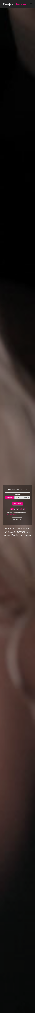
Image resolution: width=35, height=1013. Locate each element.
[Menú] (31, 4)
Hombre (10, 497)
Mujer (18, 497)
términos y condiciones (11, 514)
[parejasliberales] (14, 4)
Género (17, 494)
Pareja (26, 497)
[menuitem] (31, 4)
